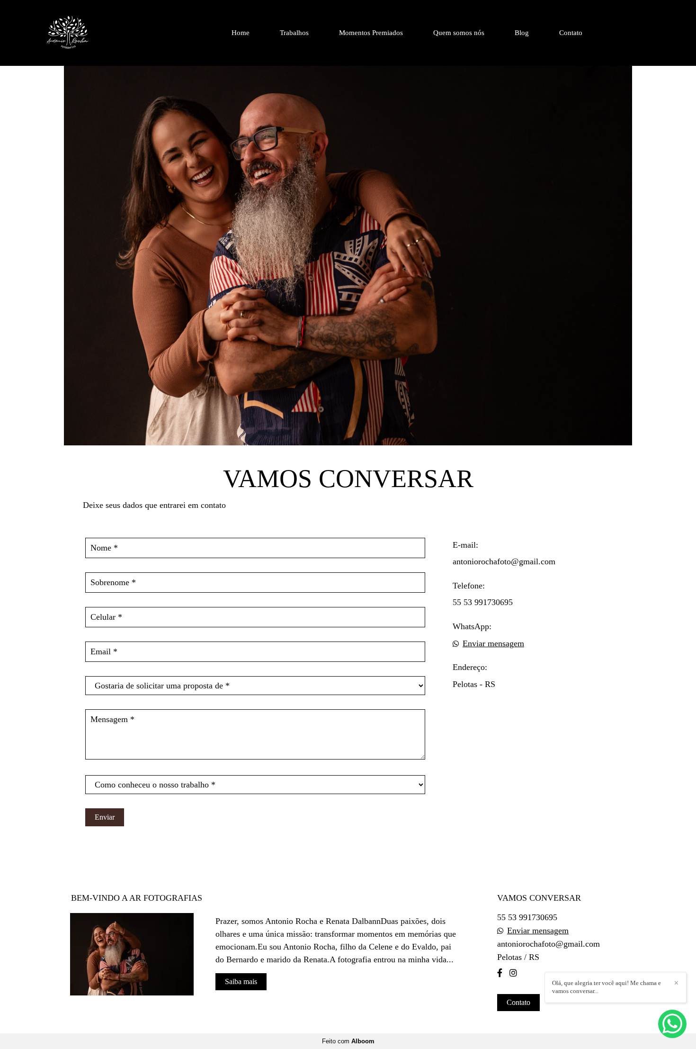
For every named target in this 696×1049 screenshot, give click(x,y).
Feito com (348, 1041)
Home (241, 32)
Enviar (105, 817)
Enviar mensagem (493, 643)
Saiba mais (241, 981)
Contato (570, 32)
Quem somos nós (458, 32)
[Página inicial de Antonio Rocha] (92, 33)
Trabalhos (294, 32)
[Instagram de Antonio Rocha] (513, 972)
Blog (522, 32)
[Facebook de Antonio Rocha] (499, 972)
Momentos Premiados (371, 32)
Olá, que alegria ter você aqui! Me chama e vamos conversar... (606, 987)
